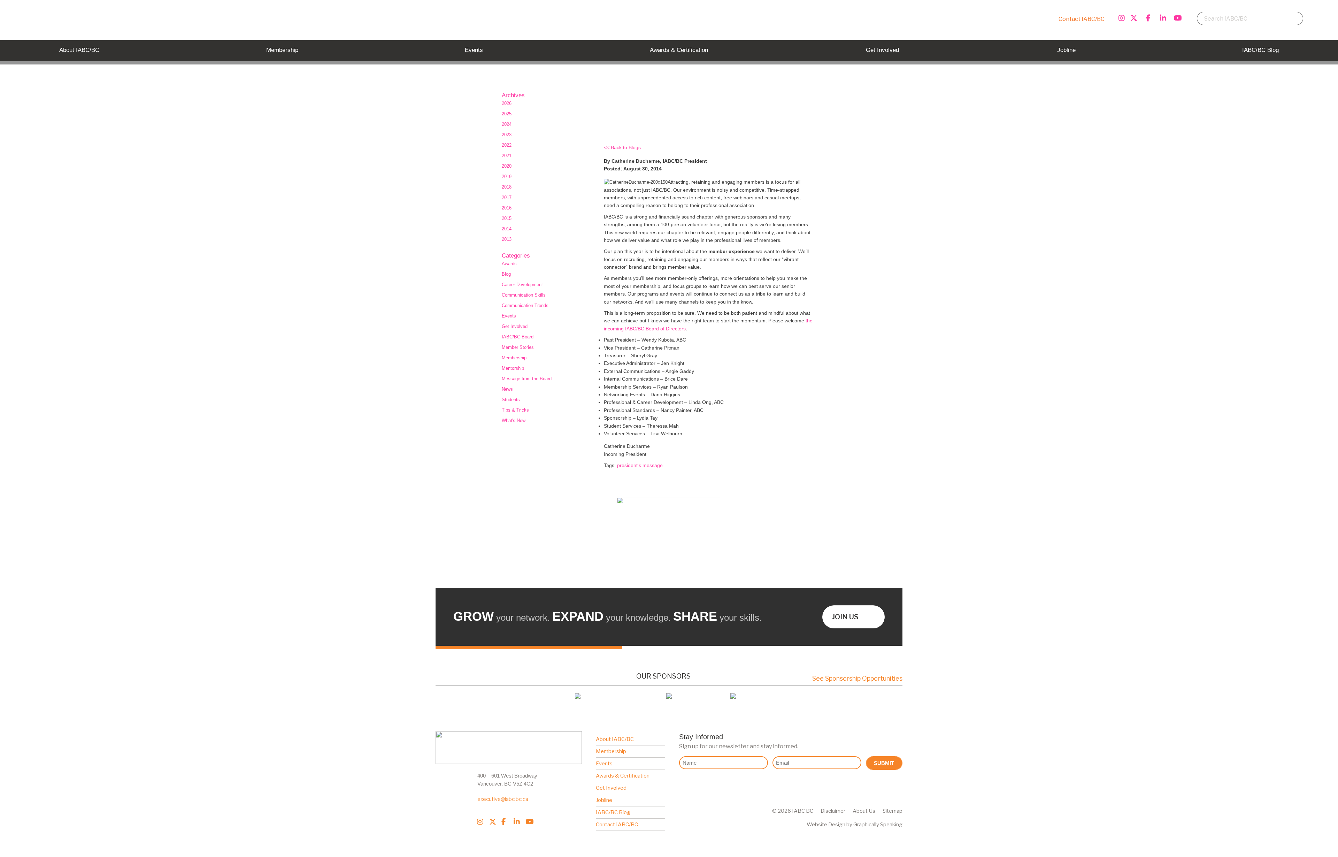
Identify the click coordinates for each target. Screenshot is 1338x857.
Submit (884, 763)
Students (511, 399)
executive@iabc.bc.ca (502, 799)
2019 (507, 176)
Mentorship (513, 368)
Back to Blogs (626, 147)
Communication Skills (524, 295)
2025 (507, 113)
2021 (507, 155)
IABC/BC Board (517, 336)
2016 (507, 208)
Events (509, 316)
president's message (640, 465)
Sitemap (892, 811)
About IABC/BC (615, 739)
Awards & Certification (622, 776)
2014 (507, 228)
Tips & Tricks (515, 410)
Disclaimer (833, 811)
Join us (845, 617)
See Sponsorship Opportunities (857, 678)
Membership (514, 357)
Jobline (604, 800)
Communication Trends (525, 305)
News (507, 389)
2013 (507, 239)
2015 (507, 218)
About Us (864, 811)
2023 (507, 134)
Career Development (522, 284)
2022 (507, 145)
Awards (509, 263)
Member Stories (518, 347)
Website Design (826, 824)
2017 (507, 197)
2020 (507, 166)
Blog (506, 274)
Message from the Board (527, 378)
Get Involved (515, 326)
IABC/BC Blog (613, 812)
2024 (507, 124)
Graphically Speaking (877, 824)
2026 (507, 103)
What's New (513, 420)
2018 (507, 187)
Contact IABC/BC (1082, 19)
